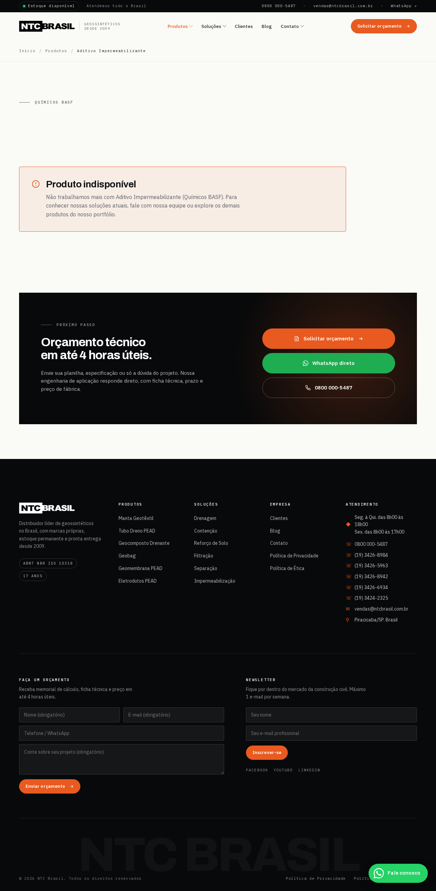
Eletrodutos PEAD (138, 581)
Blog (267, 26)
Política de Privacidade (294, 556)
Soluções (211, 26)
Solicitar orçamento (379, 26)
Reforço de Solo (211, 543)
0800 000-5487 (279, 5)
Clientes (244, 26)
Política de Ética (287, 568)
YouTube (283, 770)
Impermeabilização (214, 581)
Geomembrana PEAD (140, 568)
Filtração (203, 556)
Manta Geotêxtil (136, 518)
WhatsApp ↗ (404, 5)
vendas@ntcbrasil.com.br (343, 5)
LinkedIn (309, 770)
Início (27, 50)
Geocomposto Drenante (144, 543)
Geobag (127, 556)
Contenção (205, 531)
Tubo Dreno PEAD (137, 531)
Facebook (257, 770)
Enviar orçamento (45, 786)
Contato (290, 26)
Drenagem (205, 518)
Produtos (178, 26)
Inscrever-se (266, 752)
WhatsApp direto (333, 363)
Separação (205, 568)
